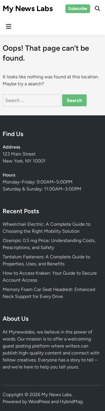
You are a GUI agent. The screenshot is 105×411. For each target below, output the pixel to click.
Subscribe (77, 8)
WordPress (39, 401)
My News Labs (28, 8)
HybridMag (71, 401)
